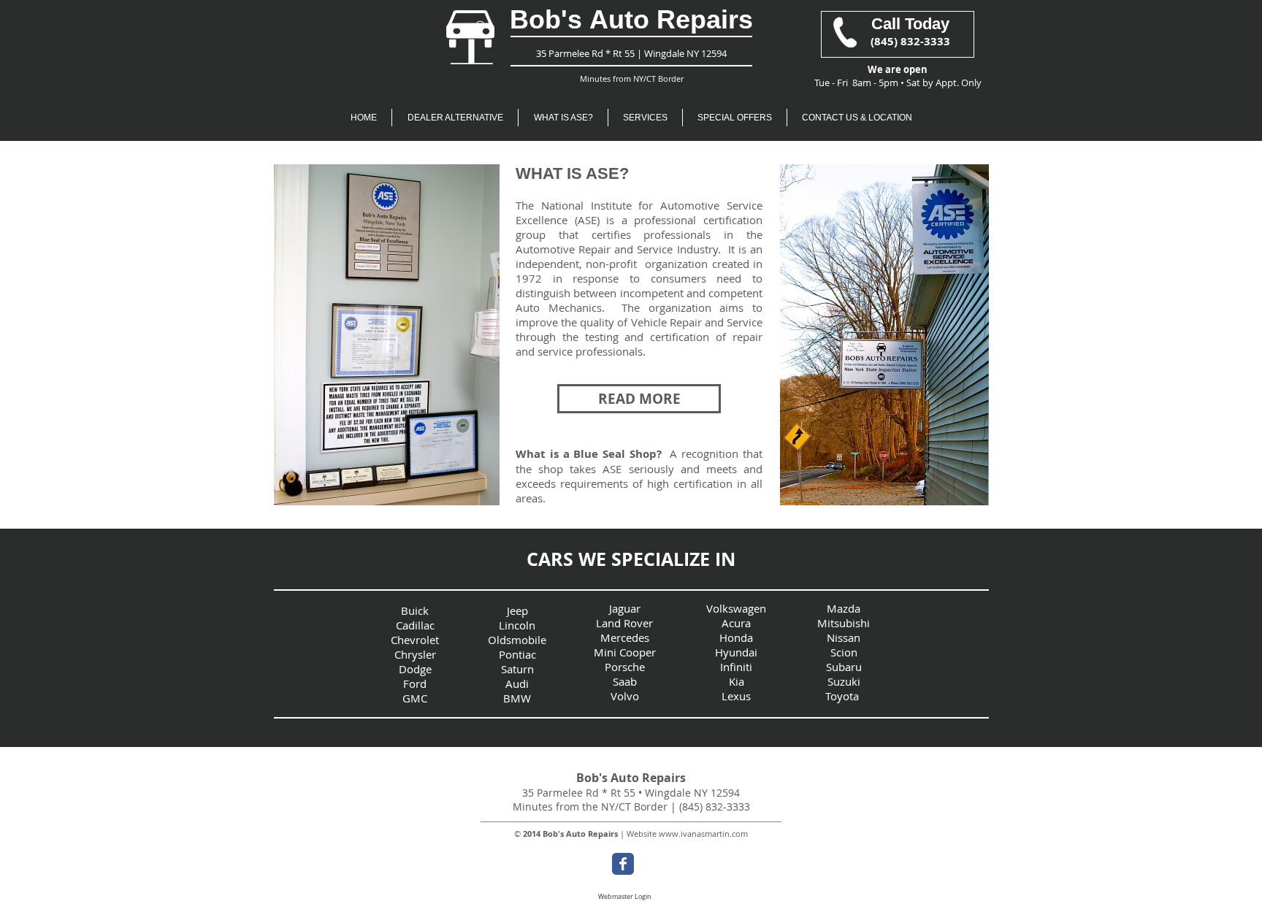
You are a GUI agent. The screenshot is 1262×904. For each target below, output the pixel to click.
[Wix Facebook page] (623, 864)
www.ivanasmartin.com (703, 833)
